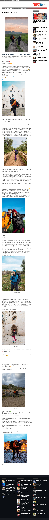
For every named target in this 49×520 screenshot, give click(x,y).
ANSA (15, 0)
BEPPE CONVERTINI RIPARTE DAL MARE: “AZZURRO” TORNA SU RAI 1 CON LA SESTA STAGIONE (41, 498)
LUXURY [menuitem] (22, 8)
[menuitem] (3, 8)
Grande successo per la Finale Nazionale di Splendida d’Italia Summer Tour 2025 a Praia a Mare (41, 61)
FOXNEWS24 (9, 0)
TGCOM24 (17, 0)
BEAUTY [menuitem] (25, 8)
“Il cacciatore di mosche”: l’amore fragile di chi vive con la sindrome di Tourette (11, 493)
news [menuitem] (5, 8)
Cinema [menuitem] (8, 8)
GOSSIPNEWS (5, 0)
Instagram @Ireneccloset (17, 116)
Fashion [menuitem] (14, 8)
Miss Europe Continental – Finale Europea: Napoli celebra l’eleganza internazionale (10, 484)
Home (2, 0)
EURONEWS (12, 0)
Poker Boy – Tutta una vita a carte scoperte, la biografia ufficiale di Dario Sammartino (41, 57)
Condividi (3, 464)
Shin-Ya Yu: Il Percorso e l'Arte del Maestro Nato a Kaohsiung (40, 501)
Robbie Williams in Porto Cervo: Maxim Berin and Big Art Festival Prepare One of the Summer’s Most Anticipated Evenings (41, 491)
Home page (3, 10)
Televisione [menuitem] (18, 8)
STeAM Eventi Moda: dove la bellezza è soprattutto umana (41, 35)
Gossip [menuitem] (11, 8)
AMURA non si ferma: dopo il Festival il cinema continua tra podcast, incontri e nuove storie (39, 21)
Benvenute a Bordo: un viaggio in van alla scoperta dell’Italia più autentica (41, 50)
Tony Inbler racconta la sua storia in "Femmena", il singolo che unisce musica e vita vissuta (41, 54)
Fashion (6, 10)
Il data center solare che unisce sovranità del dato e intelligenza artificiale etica (41, 38)
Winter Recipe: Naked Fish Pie (40, 46)
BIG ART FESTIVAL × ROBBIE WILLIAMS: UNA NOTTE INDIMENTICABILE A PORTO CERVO (41, 28)
